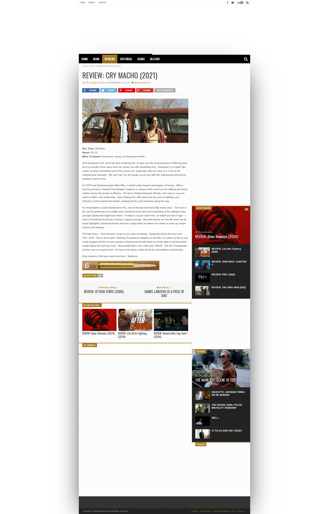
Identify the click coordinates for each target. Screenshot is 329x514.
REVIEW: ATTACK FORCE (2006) (104, 291)
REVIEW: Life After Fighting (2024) (132, 335)
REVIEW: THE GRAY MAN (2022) (229, 287)
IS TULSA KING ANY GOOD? (227, 430)
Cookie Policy (205, 511)
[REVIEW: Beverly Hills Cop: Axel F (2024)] (171, 330)
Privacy (91, 2)
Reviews (110, 59)
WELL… (216, 418)
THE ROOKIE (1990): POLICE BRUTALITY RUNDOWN (227, 406)
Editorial (126, 59)
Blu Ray (155, 59)
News (96, 59)
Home (83, 2)
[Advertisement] (164, 29)
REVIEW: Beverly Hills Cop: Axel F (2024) (170, 335)
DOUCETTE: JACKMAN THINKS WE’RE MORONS (228, 393)
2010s (92, 66)
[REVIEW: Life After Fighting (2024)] (135, 330)
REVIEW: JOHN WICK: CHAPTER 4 (229, 263)
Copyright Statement (220, 511)
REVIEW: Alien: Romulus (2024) (98, 333)
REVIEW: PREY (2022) (223, 274)
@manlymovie (142, 82)
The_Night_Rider (95, 82)
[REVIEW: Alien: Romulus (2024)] (99, 330)
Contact (102, 2)
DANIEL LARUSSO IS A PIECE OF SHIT (164, 293)
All (100, 275)
